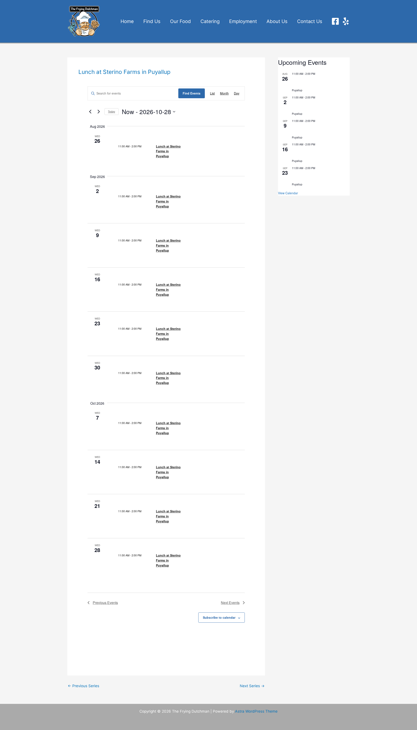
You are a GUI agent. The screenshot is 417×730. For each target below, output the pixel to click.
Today (111, 111)
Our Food (180, 21)
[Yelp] (346, 21)
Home (127, 21)
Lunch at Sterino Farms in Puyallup (168, 151)
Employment (243, 21)
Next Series (252, 686)
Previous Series (83, 686)
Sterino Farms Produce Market (311, 85)
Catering (210, 21)
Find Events (191, 93)
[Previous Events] (90, 111)
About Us (277, 21)
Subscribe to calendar (219, 617)
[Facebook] (335, 21)
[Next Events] (98, 111)
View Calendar (288, 193)
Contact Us (309, 21)
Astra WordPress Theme (256, 711)
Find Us (152, 21)
